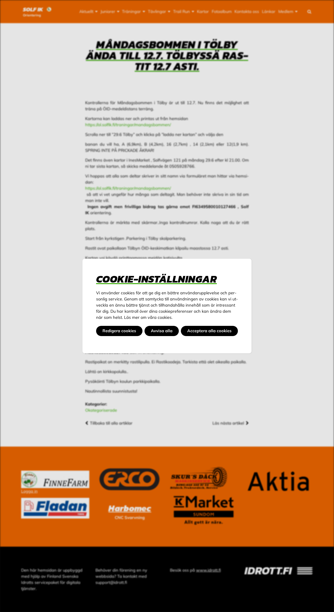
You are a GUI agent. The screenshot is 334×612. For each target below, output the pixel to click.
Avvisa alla (161, 330)
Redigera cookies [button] (119, 330)
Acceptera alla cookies (209, 330)
